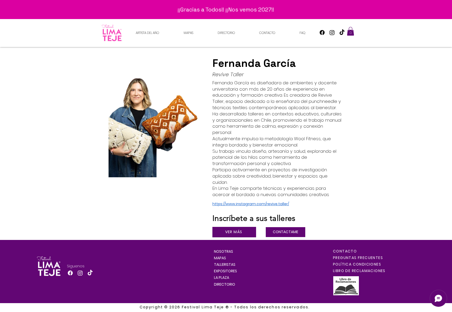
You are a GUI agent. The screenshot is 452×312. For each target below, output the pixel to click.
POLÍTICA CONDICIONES (357, 264)
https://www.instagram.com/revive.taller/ (250, 204)
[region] (157, 115)
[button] (350, 31)
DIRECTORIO (224, 284)
